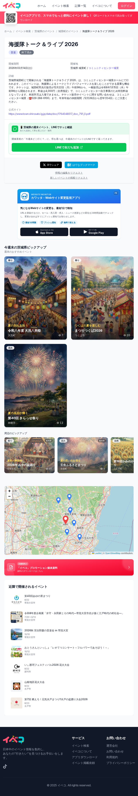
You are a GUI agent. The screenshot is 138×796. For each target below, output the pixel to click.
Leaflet (97, 553)
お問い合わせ (115, 751)
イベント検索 (60, 6)
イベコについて (102, 6)
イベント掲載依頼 (83, 763)
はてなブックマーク (83, 164)
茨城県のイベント (44, 31)
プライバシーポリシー (120, 763)
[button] (65, 520)
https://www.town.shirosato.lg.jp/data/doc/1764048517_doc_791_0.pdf (49, 113)
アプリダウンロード (85, 757)
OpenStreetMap (113, 553)
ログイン (126, 6)
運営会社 (112, 745)
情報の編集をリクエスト (69, 172)
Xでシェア (53, 164)
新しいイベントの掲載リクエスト (69, 177)
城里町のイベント (68, 31)
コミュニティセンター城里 (104, 67)
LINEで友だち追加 (67, 147)
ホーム (41, 6)
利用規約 (112, 757)
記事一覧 (80, 6)
